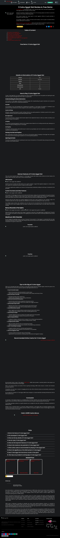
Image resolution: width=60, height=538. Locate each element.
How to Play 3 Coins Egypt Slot (13, 34)
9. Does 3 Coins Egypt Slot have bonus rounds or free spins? (23, 452)
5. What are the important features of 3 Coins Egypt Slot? (22, 443)
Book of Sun (36, 472)
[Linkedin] (11, 534)
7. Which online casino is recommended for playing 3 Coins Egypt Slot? (26, 447)
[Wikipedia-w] (16, 534)
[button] (3, 2)
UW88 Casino (26, 382)
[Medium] (15, 534)
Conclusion (10, 39)
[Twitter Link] (6, 534)
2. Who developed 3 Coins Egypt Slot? (17, 435)
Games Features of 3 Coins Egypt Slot (15, 35)
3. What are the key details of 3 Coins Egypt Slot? (20, 438)
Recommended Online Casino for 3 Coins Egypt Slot (17, 37)
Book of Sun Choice (24, 472)
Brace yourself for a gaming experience (23, 23)
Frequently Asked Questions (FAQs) (14, 40)
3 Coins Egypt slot (19, 9)
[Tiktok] (9, 534)
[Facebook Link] (2, 534)
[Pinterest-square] (13, 534)
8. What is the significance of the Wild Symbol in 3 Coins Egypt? (24, 450)
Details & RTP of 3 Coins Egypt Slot (14, 33)
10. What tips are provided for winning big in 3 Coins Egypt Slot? (24, 455)
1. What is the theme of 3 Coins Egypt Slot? (18, 433)
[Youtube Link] (7, 534)
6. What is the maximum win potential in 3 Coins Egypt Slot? (23, 445)
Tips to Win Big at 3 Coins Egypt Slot (14, 36)
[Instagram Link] (4, 534)
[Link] (2, 536)
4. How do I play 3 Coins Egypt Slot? (16, 440)
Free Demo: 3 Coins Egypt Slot (13, 32)
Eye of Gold (11, 472)
